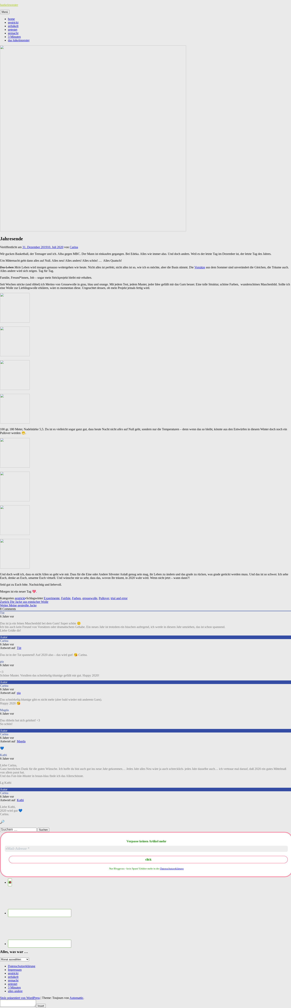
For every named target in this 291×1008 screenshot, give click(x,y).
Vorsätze (199, 267)
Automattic (76, 997)
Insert (41, 1005)
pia (19, 692)
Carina (74, 247)
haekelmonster (9, 5)
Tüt (19, 648)
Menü (5, 11)
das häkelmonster (18, 40)
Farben (76, 598)
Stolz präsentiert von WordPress (20, 997)
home (11, 19)
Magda (21, 741)
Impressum (15, 969)
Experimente (52, 598)
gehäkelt (13, 26)
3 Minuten (14, 36)
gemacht (13, 33)
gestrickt (13, 22)
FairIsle (65, 598)
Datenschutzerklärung (172, 868)
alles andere (15, 991)
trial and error (119, 598)
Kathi (20, 800)
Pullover (104, 598)
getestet (12, 29)
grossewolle (89, 598)
